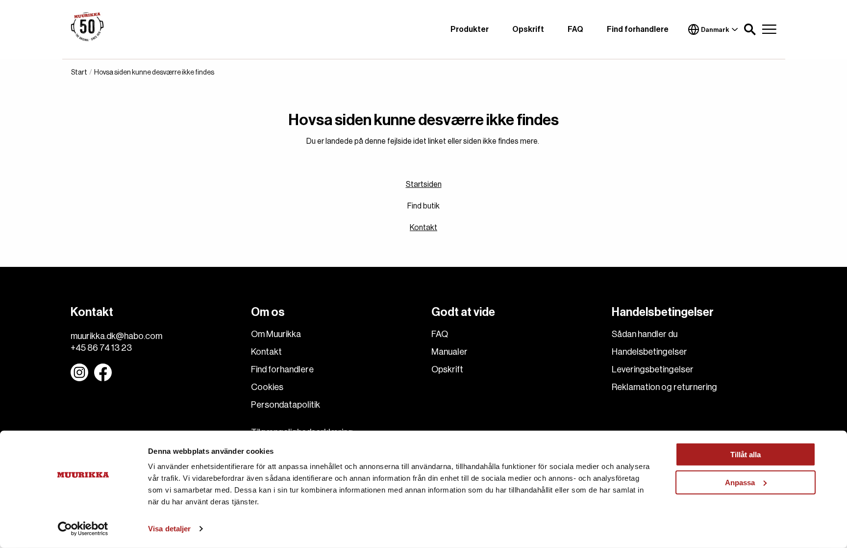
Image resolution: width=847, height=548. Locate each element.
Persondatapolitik (285, 404)
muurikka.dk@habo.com (116, 336)
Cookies (267, 387)
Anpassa (740, 482)
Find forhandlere (638, 29)
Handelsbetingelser (649, 351)
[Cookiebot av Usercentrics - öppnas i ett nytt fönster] (83, 529)
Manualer (449, 351)
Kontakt (423, 228)
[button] (750, 29)
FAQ (575, 29)
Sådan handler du (644, 334)
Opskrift (528, 29)
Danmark (715, 29)
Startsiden (424, 184)
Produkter (469, 29)
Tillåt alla (745, 454)
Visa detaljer (169, 528)
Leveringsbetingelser (653, 369)
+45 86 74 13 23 (101, 347)
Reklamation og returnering (664, 387)
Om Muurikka (276, 334)
